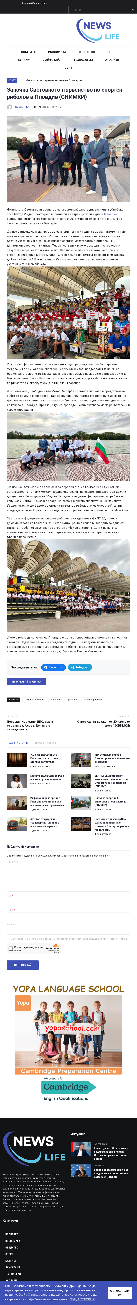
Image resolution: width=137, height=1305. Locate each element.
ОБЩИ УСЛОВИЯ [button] (82, 1299)
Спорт (12, 80)
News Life (22, 107)
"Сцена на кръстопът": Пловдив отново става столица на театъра (44, 758)
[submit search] (133, 10)
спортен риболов (93, 699)
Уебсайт (11, 924)
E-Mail (11, 910)
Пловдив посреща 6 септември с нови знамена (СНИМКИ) (110, 802)
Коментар (12, 862)
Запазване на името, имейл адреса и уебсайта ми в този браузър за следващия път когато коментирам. (70, 939)
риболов (72, 699)
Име (10, 896)
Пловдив (110, 214)
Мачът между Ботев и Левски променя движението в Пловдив (112, 758)
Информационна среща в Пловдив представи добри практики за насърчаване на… (47, 802)
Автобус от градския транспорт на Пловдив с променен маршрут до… (44, 823)
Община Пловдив (34, 699)
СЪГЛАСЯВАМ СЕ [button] (119, 1293)
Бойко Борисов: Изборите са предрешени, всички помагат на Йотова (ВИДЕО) (111, 1173)
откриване (56, 699)
